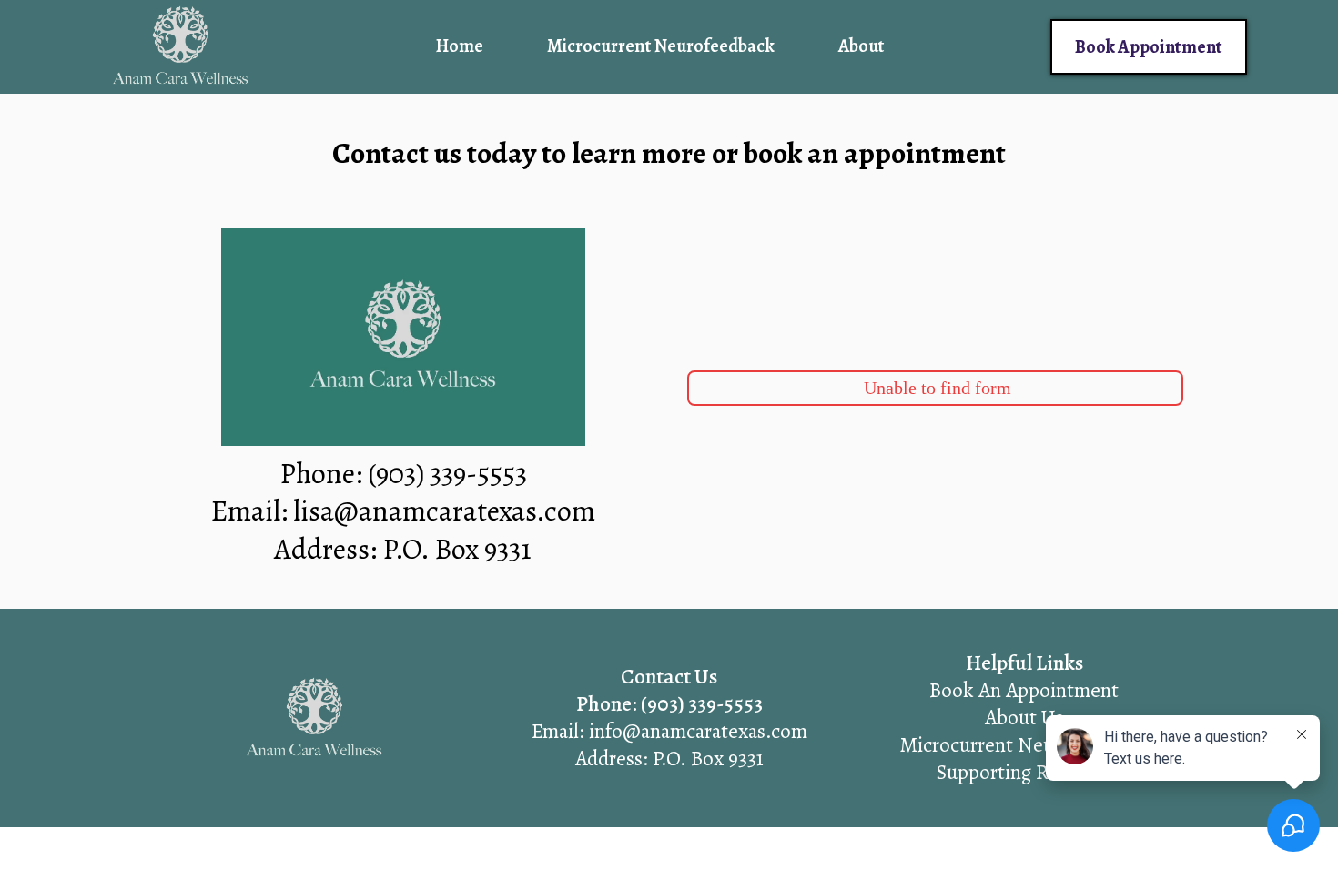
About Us (1024, 717)
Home (459, 46)
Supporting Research (1024, 772)
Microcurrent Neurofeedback (661, 46)
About (861, 46)
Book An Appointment (1024, 690)
